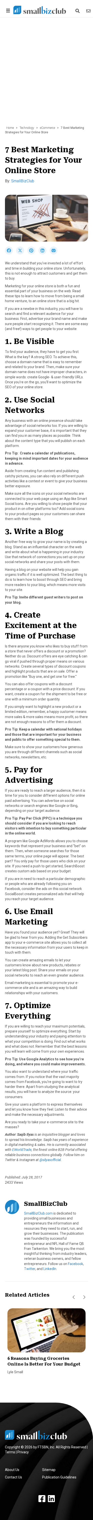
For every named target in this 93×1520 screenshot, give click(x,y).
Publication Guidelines (59, 1477)
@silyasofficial (50, 1160)
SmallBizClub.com (38, 1213)
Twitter (29, 1269)
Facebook (75, 1264)
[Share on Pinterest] (32, 253)
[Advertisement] (46, 74)
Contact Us (13, 1477)
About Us (12, 1470)
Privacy (23, 1452)
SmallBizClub (22, 181)
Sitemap (49, 1470)
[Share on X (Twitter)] (21, 253)
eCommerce (47, 128)
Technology (27, 128)
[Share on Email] (55, 253)
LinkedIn (49, 1269)
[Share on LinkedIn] (44, 253)
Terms (10, 1452)
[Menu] (7, 10)
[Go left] (73, 1297)
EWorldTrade (21, 1150)
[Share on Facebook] (10, 253)
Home (10, 128)
